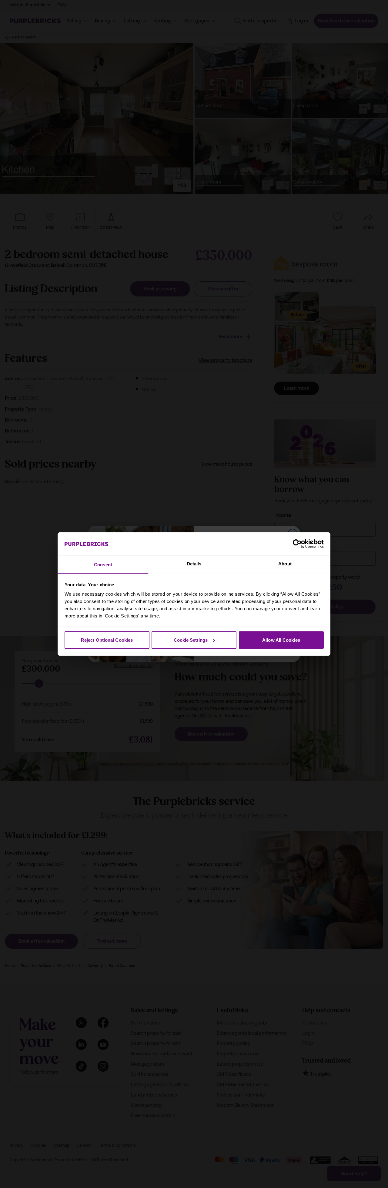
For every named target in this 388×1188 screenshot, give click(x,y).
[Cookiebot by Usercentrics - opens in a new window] (297, 543)
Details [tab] (194, 563)
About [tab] (285, 563)
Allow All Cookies (281, 639)
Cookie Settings (191, 639)
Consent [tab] (103, 564)
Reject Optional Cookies (107, 639)
